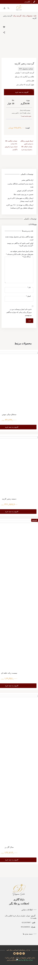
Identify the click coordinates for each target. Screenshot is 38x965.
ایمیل (28, 296)
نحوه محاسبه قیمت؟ (26, 116)
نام (29, 287)
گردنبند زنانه (17, 16)
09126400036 (28, 927)
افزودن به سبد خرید (21, 92)
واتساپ (26, 2)
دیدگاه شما (26, 257)
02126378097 (28, 922)
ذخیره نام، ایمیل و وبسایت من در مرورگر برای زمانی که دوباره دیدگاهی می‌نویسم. (19, 312)
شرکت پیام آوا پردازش (25, 960)
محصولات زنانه (27, 16)
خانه (35, 16)
